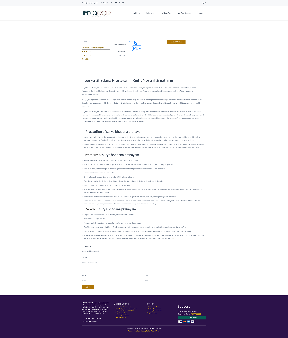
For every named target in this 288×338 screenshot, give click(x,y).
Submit (88, 287)
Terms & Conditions (134, 331)
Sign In (204, 3)
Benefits (85, 59)
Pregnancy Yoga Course (122, 315)
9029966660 (196, 314)
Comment (85, 257)
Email (146, 275)
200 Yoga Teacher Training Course (126, 309)
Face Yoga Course (121, 317)
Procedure (86, 55)
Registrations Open (153, 307)
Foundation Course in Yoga (124, 307)
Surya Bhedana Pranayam (93, 47)
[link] (135, 41)
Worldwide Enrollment (154, 309)
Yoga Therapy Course (122, 313)
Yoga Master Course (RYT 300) (125, 311)
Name (84, 275)
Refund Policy (155, 331)
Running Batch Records (154, 311)
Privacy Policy (145, 331)
